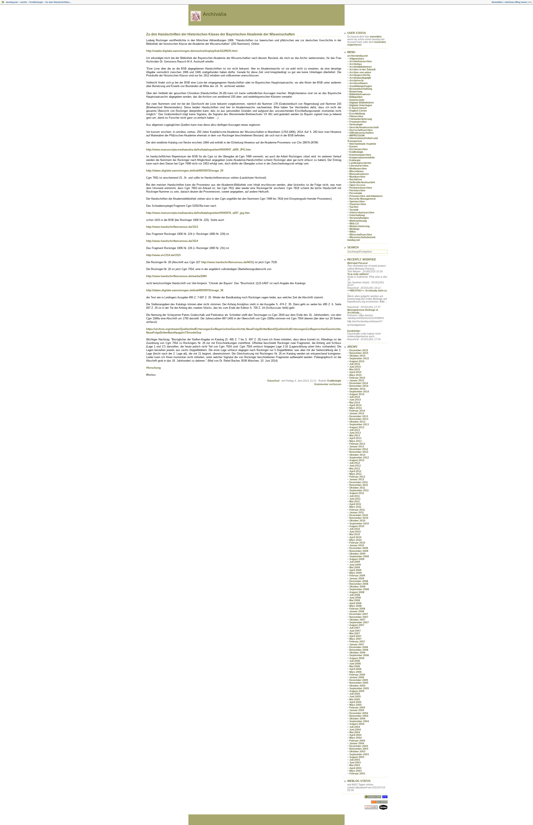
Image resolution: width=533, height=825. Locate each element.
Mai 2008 (354, 600)
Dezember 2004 (358, 713)
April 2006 (355, 669)
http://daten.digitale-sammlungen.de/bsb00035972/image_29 (184, 170)
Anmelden (497, 2)
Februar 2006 (357, 674)
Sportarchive (357, 201)
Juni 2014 (355, 399)
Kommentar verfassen (327, 384)
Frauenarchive (358, 121)
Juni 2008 (355, 597)
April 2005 (355, 702)
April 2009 (355, 570)
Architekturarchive (360, 61)
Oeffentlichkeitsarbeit (362, 182)
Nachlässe (355, 179)
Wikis (352, 231)
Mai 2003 (354, 765)
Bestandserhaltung (360, 88)
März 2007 (355, 638)
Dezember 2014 (358, 383)
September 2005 (359, 688)
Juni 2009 (355, 564)
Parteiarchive (357, 190)
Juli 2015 (354, 364)
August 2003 (356, 757)
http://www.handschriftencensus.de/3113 (172, 226)
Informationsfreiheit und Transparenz (362, 139)
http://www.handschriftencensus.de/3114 (172, 241)
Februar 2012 (357, 476)
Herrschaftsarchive (361, 130)
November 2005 (358, 682)
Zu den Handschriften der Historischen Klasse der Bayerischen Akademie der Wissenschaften (220, 34)
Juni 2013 (355, 432)
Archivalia (214, 14)
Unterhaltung (357, 215)
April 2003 (355, 768)
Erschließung (357, 113)
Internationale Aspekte (362, 143)
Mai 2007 (354, 633)
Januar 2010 (356, 545)
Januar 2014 (356, 413)
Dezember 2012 (358, 449)
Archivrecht (356, 80)
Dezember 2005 (358, 680)
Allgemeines (356, 58)
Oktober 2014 (357, 388)
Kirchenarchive (358, 149)
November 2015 (358, 353)
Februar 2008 (357, 608)
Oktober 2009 (357, 553)
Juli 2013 (354, 430)
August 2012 (356, 460)
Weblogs (354, 229)
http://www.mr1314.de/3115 (163, 255)
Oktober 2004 (357, 718)
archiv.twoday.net (357, 55)
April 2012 (355, 471)
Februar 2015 (357, 377)
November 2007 (358, 617)
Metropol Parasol (357, 263)
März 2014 (355, 408)
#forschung (153, 367)
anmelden (375, 36)
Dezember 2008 (358, 581)
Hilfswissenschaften (361, 132)
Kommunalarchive (360, 154)
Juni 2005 (355, 696)
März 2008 (355, 606)
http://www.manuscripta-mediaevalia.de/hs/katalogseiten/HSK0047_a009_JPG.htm (198, 149)
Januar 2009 (356, 578)
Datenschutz (356, 99)
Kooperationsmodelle (362, 157)
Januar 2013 (356, 446)
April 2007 (355, 636)
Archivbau (355, 64)
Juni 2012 (355, 465)
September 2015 (359, 358)
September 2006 (359, 655)
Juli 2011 (354, 496)
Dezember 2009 (358, 548)
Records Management (362, 198)
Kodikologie (36, 2)
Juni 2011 (355, 498)
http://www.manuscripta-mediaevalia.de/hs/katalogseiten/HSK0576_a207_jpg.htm (198, 212)
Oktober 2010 (357, 520)
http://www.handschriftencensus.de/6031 (227, 262)
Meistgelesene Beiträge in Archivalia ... (362, 311)
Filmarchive (356, 116)
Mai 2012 (354, 468)
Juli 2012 (354, 463)
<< (529, 2)
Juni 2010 (355, 531)
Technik (354, 209)
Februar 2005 (357, 707)
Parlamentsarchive (360, 187)
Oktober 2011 (357, 487)
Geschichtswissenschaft (364, 127)
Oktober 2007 (357, 619)
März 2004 (355, 737)
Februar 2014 (357, 410)
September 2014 (359, 391)
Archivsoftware (358, 83)
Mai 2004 (354, 732)
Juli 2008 (354, 595)
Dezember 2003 (358, 746)
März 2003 (355, 770)
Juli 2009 (354, 561)
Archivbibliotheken (360, 66)
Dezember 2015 (358, 350)
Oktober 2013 (357, 421)
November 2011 (358, 485)
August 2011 (356, 493)
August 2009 (356, 559)
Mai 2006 (354, 666)
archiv (23, 2)
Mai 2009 (354, 567)
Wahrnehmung (358, 220)
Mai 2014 (354, 402)
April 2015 (355, 372)
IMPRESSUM (357, 135)
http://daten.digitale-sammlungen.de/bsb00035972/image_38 (184, 290)
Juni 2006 (355, 663)
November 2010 (358, 517)
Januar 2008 (356, 611)
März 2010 (355, 540)
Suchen (353, 206)
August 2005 (356, 691)
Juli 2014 (354, 397)
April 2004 (355, 735)
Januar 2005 (356, 710)
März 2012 (355, 474)
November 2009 (358, 551)
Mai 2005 (354, 699)
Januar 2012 (356, 479)
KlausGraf (273, 380)
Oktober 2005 (357, 685)
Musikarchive (357, 176)
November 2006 (358, 649)
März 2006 (355, 672)
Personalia (355, 193)
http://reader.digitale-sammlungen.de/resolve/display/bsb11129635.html (192, 50)
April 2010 (355, 537)
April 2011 (355, 504)
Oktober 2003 (357, 751)
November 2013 (358, 419)
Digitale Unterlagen (360, 105)
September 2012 (359, 457)
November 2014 (358, 386)
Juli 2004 (354, 726)
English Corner (358, 110)
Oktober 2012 (357, 454)
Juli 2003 (354, 759)
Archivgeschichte (359, 75)
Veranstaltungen (359, 218)
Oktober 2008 (357, 586)
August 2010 (356, 526)
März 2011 (355, 506)
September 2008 (359, 589)
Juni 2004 (355, 729)
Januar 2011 (356, 512)
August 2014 (356, 394)
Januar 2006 (356, 677)
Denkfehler (353, 331)
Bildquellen (355, 97)
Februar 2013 (357, 443)
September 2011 (359, 490)
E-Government (358, 108)
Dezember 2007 (358, 614)
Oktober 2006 (357, 652)
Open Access (357, 185)
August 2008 (356, 592)
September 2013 (359, 424)
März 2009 (355, 572)
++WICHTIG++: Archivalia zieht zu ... (367, 292)
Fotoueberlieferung (360, 119)
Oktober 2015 (357, 355)
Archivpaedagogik (360, 77)
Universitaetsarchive (361, 212)
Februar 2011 (357, 509)
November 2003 (358, 748)
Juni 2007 (355, 630)
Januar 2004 (356, 743)
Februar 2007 (357, 641)
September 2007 (359, 622)
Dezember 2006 (358, 647)
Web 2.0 (354, 223)
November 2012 (358, 451)
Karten (353, 146)
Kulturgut (354, 160)
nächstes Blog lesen (516, 2)
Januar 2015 (356, 380)
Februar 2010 (357, 542)
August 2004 (356, 724)
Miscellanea (356, 171)
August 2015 (356, 361)
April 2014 (355, 405)
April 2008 (355, 603)
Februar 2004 (357, 740)
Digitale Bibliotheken (361, 102)
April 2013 (355, 438)
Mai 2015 (354, 369)
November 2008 (358, 583)
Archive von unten (360, 72)
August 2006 (356, 658)
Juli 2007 (354, 627)
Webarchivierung (359, 226)
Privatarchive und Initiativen (365, 196)
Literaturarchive (359, 165)
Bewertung (355, 91)
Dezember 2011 (358, 482)
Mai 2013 (354, 435)
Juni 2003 (355, 762)
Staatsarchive (357, 204)
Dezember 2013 (358, 416)
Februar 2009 (357, 575)
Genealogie (356, 124)
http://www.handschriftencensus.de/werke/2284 (176, 276)
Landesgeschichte (360, 163)
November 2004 (358, 715)
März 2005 (355, 704)
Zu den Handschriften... (58, 2)
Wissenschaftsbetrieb (362, 237)
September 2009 (359, 556)
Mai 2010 (354, 534)
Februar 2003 (357, 773)
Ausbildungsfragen (360, 86)
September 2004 (359, 721)
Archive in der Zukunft (362, 69)
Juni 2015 (355, 366)
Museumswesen (359, 174)
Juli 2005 (354, 693)
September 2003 (359, 754)
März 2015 (355, 375)
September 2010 (359, 523)
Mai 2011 (354, 501)
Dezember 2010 (358, 515)
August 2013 (356, 427)
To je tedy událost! (358, 274)
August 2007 (356, 625)
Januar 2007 (356, 644)
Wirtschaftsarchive (360, 234)
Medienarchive (358, 168)
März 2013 (355, 441)
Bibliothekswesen (359, 94)
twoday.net (12, 2)
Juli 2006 (354, 661)
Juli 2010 (354, 529)
